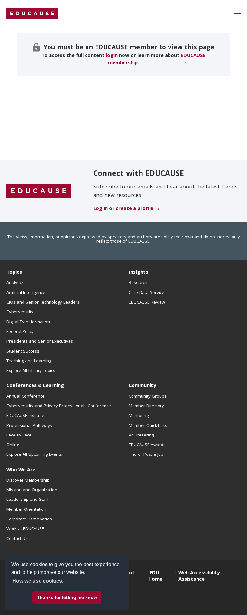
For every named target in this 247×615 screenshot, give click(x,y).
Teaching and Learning (28, 361)
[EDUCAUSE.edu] (32, 13)
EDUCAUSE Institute (25, 415)
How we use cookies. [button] (37, 580)
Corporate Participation (29, 519)
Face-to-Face (19, 435)
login (112, 56)
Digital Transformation (28, 322)
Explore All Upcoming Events (34, 454)
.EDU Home (155, 576)
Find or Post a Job (146, 454)
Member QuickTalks (148, 425)
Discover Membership (28, 480)
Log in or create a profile (123, 209)
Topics (14, 273)
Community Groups (148, 396)
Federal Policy (20, 331)
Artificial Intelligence (25, 293)
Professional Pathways (29, 425)
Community (142, 386)
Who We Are (20, 470)
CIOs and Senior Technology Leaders (42, 302)
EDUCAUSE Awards (147, 445)
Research (138, 283)
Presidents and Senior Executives (39, 341)
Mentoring (139, 415)
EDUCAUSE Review (147, 302)
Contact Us (17, 539)
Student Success (22, 351)
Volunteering (141, 435)
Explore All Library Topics (30, 370)
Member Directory (146, 406)
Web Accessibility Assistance (199, 576)
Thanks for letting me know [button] (67, 597)
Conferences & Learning (35, 386)
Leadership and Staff (27, 499)
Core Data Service (146, 293)
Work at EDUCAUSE (25, 529)
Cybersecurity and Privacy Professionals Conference (58, 406)
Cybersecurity (19, 312)
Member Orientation (26, 509)
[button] (237, 13)
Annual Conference (25, 396)
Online (12, 445)
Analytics (15, 283)
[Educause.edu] (38, 191)
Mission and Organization (31, 490)
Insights (138, 273)
